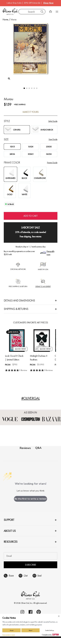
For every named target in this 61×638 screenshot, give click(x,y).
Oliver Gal (25, 603)
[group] (30, 52)
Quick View (20, 349)
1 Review (23, 370)
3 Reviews (48, 370)
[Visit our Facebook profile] (30, 611)
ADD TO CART (30, 215)
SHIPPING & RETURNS (16, 309)
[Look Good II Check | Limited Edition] (17, 340)
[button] (24, 88)
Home (5, 19)
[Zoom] (8, 78)
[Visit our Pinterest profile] (38, 611)
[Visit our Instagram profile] (22, 611)
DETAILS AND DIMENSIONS (19, 300)
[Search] (42, 11)
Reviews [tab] (25, 448)
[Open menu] (56, 11)
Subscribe (30, 564)
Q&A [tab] (38, 448)
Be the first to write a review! (30, 498)
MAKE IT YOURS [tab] (31, 112)
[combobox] (32, 11)
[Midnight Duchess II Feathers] (41, 340)
